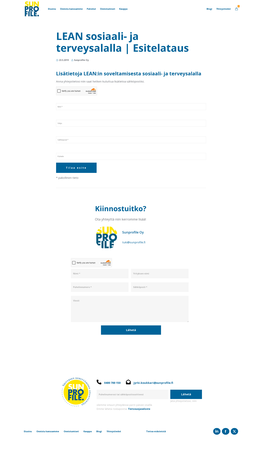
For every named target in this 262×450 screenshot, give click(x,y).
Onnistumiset (71, 431)
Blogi (99, 431)
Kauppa (88, 431)
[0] (236, 9)
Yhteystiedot (114, 431)
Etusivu (28, 431)
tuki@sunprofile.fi (133, 242)
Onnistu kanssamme (47, 431)
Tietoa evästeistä (156, 431)
